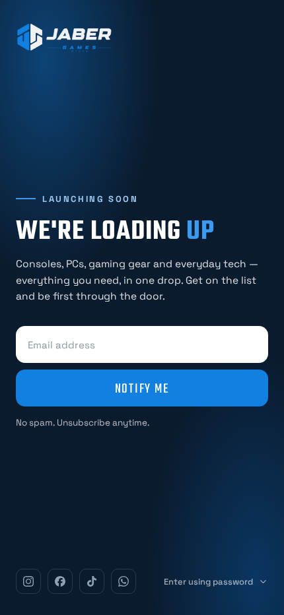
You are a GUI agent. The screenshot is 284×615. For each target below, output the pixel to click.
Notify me (142, 388)
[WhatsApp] (123, 581)
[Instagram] (28, 581)
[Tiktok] (91, 581)
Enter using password (208, 581)
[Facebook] (60, 581)
